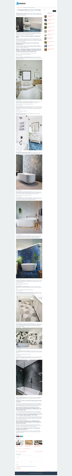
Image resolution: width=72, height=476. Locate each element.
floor (28, 448)
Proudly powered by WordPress (33, 473)
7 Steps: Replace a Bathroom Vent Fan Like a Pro (29, 446)
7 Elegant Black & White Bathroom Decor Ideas (19, 446)
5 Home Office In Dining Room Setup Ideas (21, 451)
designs (27, 448)
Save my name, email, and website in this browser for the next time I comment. (26, 466)
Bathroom (19, 448)
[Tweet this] (18, 436)
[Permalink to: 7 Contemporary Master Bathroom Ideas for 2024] (38, 442)
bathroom (25, 448)
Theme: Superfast (40, 473)
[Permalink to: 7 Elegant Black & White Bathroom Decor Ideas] (20, 442)
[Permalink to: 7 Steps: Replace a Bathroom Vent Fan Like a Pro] (29, 442)
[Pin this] (19, 436)
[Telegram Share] (21, 436)
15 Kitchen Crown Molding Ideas (38, 451)
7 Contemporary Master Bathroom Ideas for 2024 (37, 446)
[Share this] (16, 436)
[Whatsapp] (22, 436)
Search (44, 9)
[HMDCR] (21, 3)
